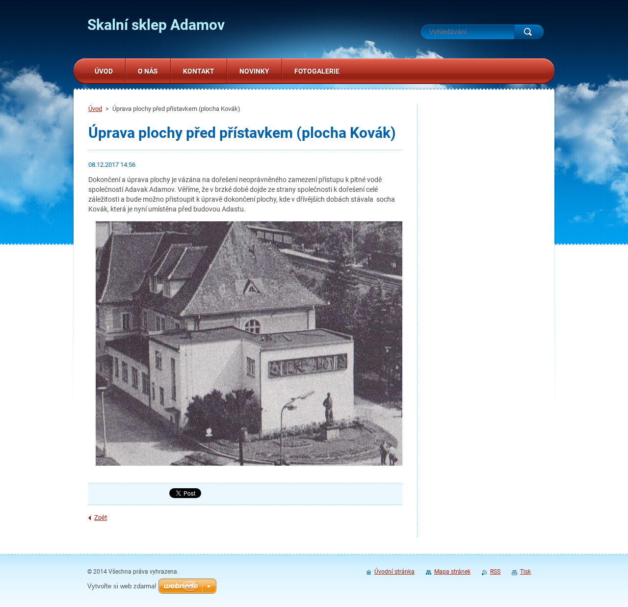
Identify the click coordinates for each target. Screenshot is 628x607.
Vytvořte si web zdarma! (122, 586)
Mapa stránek (452, 571)
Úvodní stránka (394, 571)
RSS (495, 571)
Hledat (529, 32)
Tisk (525, 571)
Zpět (100, 517)
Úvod (95, 108)
